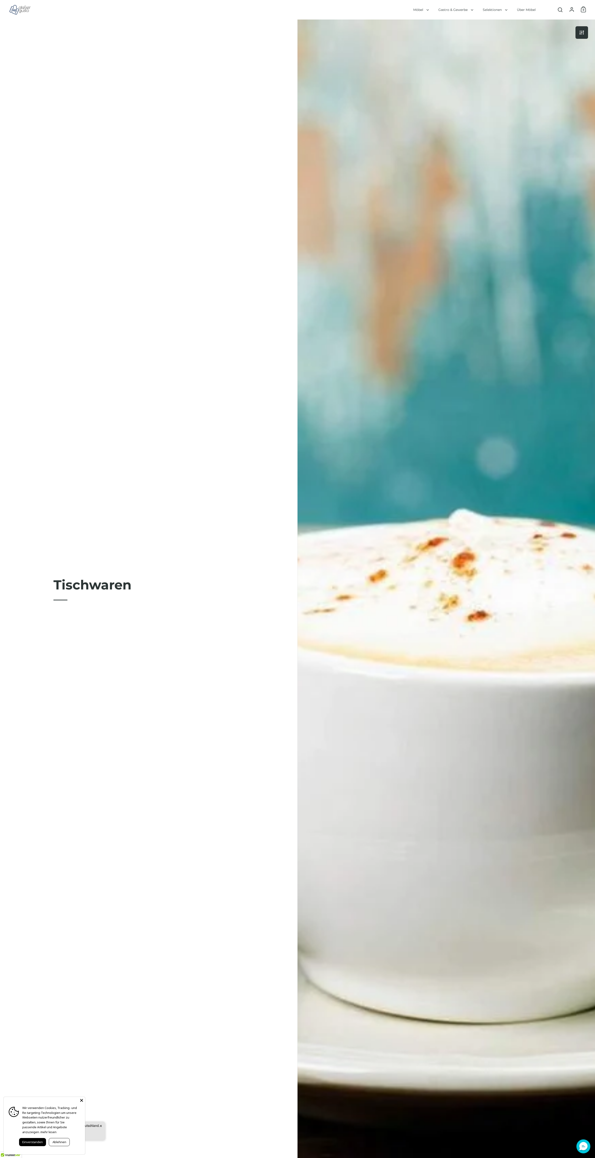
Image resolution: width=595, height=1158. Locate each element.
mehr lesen (48, 1132)
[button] (583, 1146)
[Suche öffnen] (560, 9)
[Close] (81, 1100)
